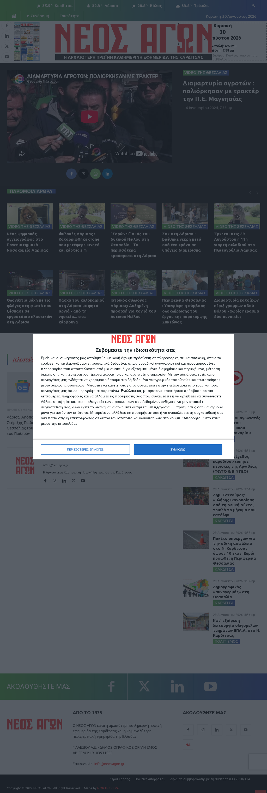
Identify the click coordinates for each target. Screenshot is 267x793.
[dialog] (133, 397)
